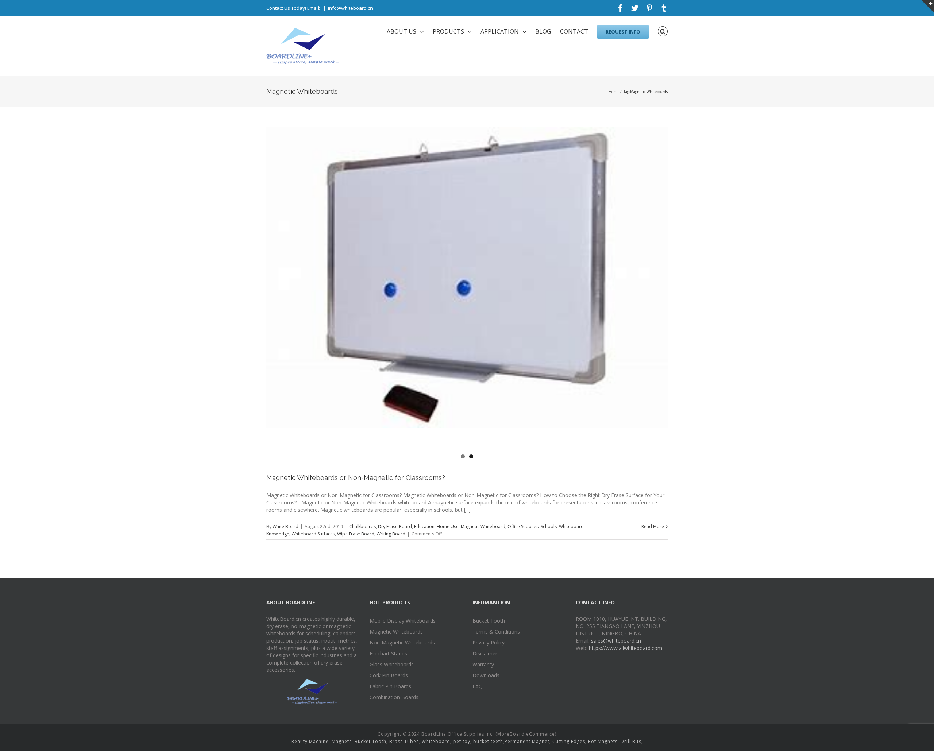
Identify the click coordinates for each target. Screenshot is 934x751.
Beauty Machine (310, 741)
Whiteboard (436, 741)
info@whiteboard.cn (350, 8)
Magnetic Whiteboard (483, 526)
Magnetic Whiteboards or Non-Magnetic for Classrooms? (355, 477)
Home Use (448, 526)
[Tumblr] (664, 8)
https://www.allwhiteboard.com (625, 647)
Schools (549, 526)
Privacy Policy (488, 642)
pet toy (461, 741)
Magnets (342, 741)
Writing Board (391, 534)
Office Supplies (523, 526)
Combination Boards (394, 697)
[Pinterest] (649, 8)
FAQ (477, 686)
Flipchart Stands (388, 653)
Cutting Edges (568, 741)
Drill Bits (631, 741)
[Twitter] (634, 8)
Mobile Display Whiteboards (403, 620)
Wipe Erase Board (355, 534)
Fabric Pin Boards (390, 686)
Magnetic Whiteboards (396, 631)
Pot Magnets (603, 741)
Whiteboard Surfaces (313, 534)
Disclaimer (484, 653)
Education (424, 526)
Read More (652, 526)
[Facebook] (620, 8)
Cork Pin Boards (389, 675)
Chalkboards (362, 526)
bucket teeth (488, 741)
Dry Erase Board (395, 526)
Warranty (483, 664)
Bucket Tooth (488, 620)
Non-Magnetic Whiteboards (402, 642)
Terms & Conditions (496, 631)
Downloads (485, 675)
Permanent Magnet (527, 741)
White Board (285, 526)
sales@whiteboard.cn (616, 640)
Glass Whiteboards (392, 664)
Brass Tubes (404, 741)
